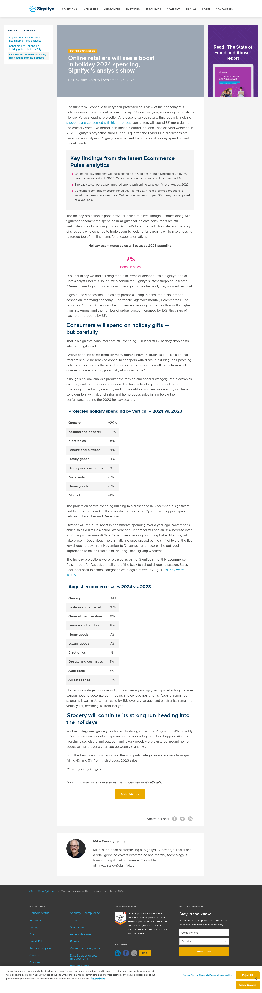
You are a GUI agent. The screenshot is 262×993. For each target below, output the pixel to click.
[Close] (256, 978)
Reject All (247, 975)
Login (206, 9)
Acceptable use (80, 934)
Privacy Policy (98, 978)
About (33, 934)
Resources (153, 9)
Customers (112, 9)
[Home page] (31, 892)
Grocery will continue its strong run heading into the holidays (27, 56)
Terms (74, 920)
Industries (90, 9)
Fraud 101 (35, 941)
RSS (145, 953)
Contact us (224, 9)
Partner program (40, 948)
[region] (131, 979)
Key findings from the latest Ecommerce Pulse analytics (25, 39)
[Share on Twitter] (182, 819)
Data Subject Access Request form (83, 957)
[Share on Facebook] (174, 819)
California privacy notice (86, 948)
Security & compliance (85, 913)
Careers (34, 955)
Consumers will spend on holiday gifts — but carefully (25, 48)
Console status (39, 913)
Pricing (191, 9)
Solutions (69, 9)
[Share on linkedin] (190, 819)
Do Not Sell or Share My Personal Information (207, 975)
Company (173, 9)
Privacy (75, 941)
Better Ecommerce (82, 51)
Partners (133, 9)
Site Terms (77, 927)
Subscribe (204, 951)
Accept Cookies (247, 985)
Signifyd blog (47, 891)
